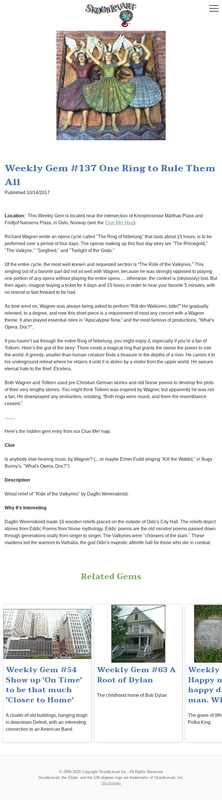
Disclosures (111, 783)
